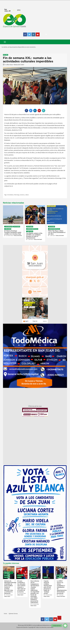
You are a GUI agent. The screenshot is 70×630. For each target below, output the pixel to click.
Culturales (8, 226)
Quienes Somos (13, 613)
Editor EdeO (7, 596)
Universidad (60, 577)
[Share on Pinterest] (39, 112)
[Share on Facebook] (26, 112)
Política (19, 577)
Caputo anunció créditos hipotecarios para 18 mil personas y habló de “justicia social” (48, 587)
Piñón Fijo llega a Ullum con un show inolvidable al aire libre (56, 232)
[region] (35, 356)
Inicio (5, 613)
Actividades (10, 195)
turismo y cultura (24, 195)
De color (6, 54)
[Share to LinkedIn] (35, 112)
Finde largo (17, 195)
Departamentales (32, 229)
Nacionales (33, 577)
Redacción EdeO (19, 65)
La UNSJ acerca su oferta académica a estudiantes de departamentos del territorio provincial (62, 587)
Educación (59, 575)
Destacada (7, 575)
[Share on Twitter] (30, 112)
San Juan (8, 229)
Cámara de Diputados (7, 573)
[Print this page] (43, 112)
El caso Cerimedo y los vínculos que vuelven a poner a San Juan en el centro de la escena (21, 586)
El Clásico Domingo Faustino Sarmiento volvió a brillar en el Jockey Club (12, 232)
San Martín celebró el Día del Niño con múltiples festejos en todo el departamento (34, 236)
